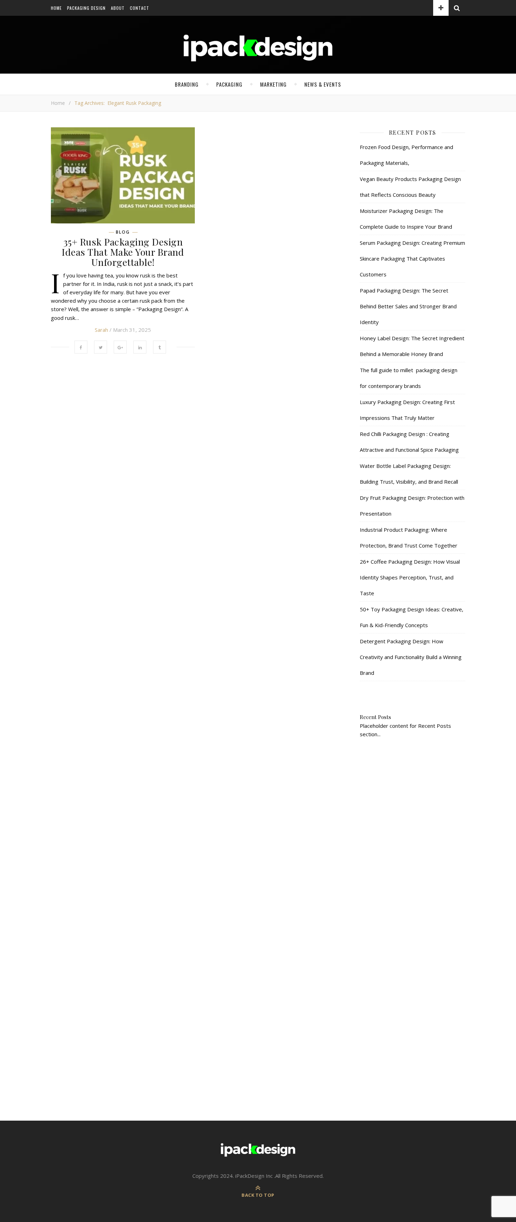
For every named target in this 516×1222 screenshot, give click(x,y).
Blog (123, 232)
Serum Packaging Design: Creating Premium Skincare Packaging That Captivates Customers (412, 258)
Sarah (101, 329)
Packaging (229, 84)
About (118, 8)
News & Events (322, 84)
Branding (187, 84)
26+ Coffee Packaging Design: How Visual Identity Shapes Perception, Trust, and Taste (410, 577)
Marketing (273, 84)
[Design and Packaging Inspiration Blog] (258, 54)
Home (56, 8)
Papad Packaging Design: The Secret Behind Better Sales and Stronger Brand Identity (408, 306)
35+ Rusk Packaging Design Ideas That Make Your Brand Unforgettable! (123, 251)
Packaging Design (86, 8)
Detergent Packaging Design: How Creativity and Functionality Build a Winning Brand (411, 657)
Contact (139, 8)
